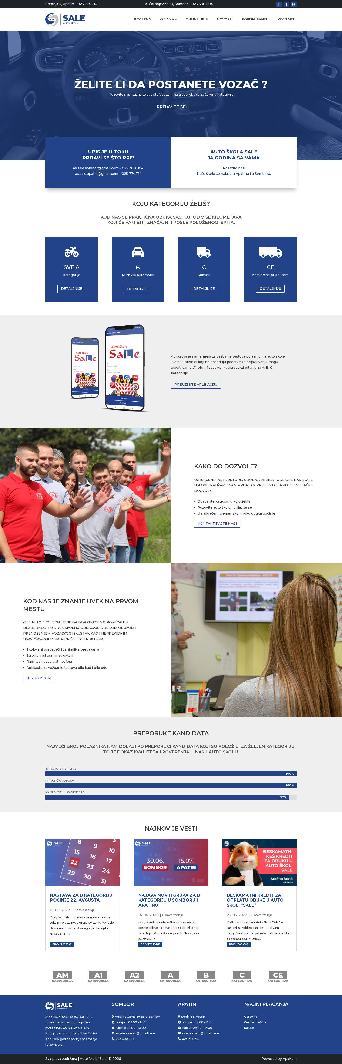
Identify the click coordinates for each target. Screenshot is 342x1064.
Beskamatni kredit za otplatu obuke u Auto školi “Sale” (255, 900)
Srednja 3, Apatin (59, 4)
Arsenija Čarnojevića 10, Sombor (137, 1016)
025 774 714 (87, 4)
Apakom (290, 1059)
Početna (142, 19)
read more (82, 944)
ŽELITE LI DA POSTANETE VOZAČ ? (171, 84)
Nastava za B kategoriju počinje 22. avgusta (81, 898)
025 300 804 (202, 4)
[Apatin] (286, 4)
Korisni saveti (255, 19)
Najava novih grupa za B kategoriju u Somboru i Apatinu (169, 900)
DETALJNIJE (71, 289)
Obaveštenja (84, 910)
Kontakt (286, 19)
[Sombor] (279, 4)
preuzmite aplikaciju (195, 384)
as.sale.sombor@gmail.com (95, 168)
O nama (167, 19)
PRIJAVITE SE (171, 107)
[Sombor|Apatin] (294, 4)
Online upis (197, 19)
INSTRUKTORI (39, 678)
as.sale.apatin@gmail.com (96, 174)
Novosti (225, 19)
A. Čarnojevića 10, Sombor (166, 4)
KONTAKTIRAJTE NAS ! (217, 523)
